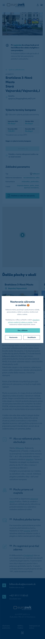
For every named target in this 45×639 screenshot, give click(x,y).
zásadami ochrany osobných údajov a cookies (24, 321)
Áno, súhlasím (23, 330)
